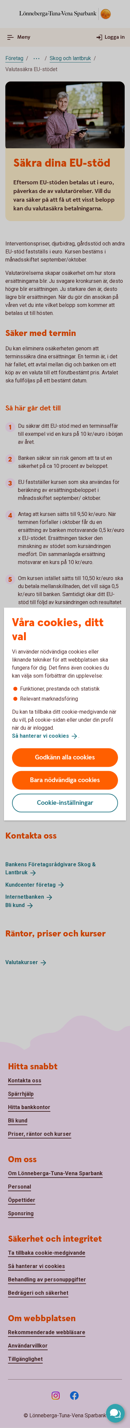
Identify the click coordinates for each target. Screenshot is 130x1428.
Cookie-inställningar (65, 802)
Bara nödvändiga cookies (65, 780)
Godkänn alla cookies (65, 757)
